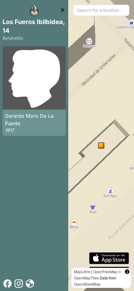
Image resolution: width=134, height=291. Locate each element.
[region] (101, 145)
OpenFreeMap (105, 271)
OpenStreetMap (87, 284)
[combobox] (101, 10)
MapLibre (82, 271)
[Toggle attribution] (127, 271)
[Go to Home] (34, 9)
